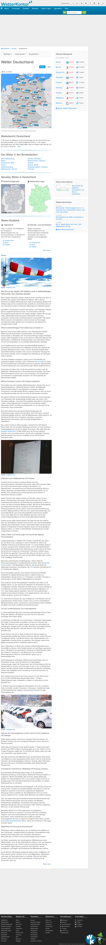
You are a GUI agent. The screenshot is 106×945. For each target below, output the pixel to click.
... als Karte (4, 242)
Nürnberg (32, 113)
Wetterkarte (4, 920)
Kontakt (47, 932)
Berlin (41, 91)
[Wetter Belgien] (3, 102)
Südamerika (34, 930)
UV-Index (3, 941)
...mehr (18, 146)
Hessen (3, 165)
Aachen (58, 62)
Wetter (42, 67)
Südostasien (34, 937)
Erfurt (31, 102)
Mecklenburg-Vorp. (7, 167)
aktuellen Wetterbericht (8, 431)
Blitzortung (4, 932)
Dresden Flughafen (62, 72)
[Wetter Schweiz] (16, 127)
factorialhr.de (42, 361)
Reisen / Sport (46, 8)
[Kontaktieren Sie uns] (77, 3)
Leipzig (37, 100)
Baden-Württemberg (7, 159)
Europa (14, 48)
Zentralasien (34, 934)
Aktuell (6, 8)
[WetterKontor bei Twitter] (86, 3)
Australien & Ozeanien (37, 941)
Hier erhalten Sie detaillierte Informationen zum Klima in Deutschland (78, 190)
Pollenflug (4, 939)
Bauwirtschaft (66, 926)
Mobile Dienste (66, 924)
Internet (64, 922)
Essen (17, 930)
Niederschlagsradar (6, 924)
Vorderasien (34, 932)
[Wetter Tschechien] (45, 110)
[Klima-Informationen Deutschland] (62, 188)
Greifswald (42, 81)
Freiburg (17, 122)
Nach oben (47, 250)
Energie (64, 928)
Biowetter (35, 8)
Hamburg (21, 85)
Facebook (80, 920)
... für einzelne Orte (7, 240)
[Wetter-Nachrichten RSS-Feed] (82, 3)
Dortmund (18, 924)
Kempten (22, 124)
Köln (13, 102)
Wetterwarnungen (6, 930)
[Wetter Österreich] (47, 123)
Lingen (16, 91)
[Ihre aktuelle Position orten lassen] (64, 12)
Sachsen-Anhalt (33, 165)
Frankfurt (22, 108)
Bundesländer (33, 54)
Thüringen (31, 169)
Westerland (22, 75)
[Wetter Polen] (48, 94)
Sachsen (30, 163)
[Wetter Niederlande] (3, 91)
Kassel (25, 100)
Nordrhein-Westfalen (34, 159)
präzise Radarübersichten (13, 821)
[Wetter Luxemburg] (6, 109)
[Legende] (73, 3)
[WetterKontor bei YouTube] (99, 3)
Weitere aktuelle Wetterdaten (67, 108)
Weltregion (7, 54)
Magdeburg (35, 94)
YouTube (79, 926)
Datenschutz (65, 3)
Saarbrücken (15, 114)
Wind (49, 67)
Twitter (79, 922)
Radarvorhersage (6, 926)
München (35, 122)
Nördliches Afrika (35, 922)
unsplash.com (10, 287)
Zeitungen (65, 920)
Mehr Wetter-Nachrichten (65, 229)
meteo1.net (48, 922)
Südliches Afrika (35, 924)
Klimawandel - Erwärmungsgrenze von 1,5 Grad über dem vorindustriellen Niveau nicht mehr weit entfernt (70, 210)
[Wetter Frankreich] (4, 118)
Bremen (58, 67)
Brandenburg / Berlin (8, 163)
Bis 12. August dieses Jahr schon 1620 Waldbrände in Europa (68, 225)
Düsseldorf (59, 77)
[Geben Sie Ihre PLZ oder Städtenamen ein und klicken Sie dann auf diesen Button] (84, 12)
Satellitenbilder (5, 937)
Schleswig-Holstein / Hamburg (37, 167)
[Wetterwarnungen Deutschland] (39, 198)
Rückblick (26, 8)
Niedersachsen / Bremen (9, 169)
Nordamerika (34, 926)
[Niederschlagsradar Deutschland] (13, 198)
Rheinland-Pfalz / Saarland (36, 161)
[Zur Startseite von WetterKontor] (1, 8)
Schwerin (33, 84)
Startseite (6, 48)
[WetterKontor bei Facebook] (90, 3)
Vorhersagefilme (5, 928)
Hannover (26, 92)
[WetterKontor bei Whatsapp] (103, 3)
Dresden (44, 102)
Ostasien (33, 939)
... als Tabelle (5, 245)
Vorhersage (16, 8)
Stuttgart (24, 117)
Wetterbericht (4, 922)
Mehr (66, 8)
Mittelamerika (34, 928)
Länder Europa (20, 54)
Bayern (3, 161)
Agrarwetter (58, 8)
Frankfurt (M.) (19, 932)
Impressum (48, 924)
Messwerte (4, 934)
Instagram (80, 924)
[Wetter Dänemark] (30, 75)
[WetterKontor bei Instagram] (94, 3)
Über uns (48, 920)
